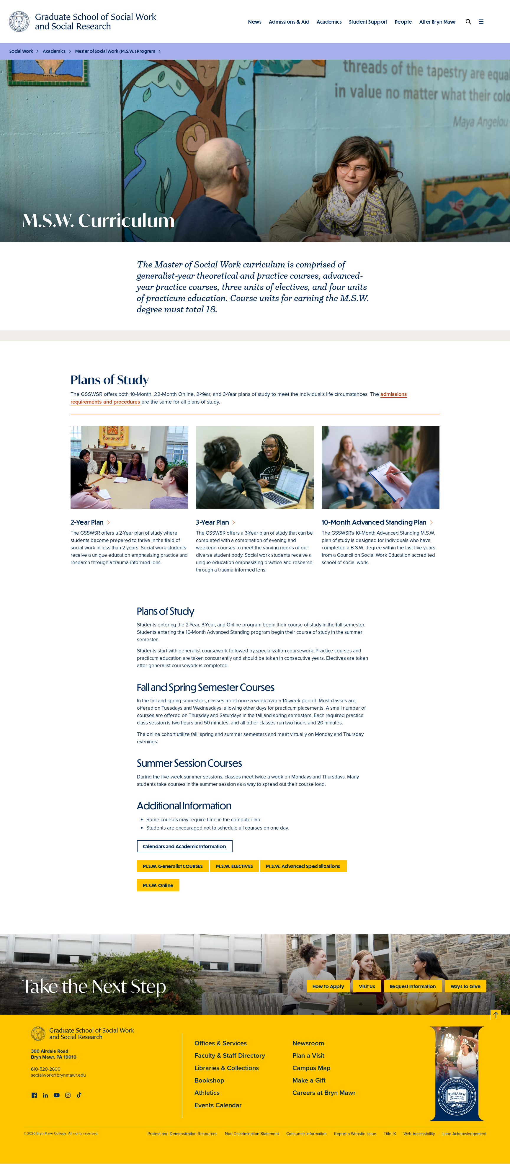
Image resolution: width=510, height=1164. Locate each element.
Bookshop (209, 1080)
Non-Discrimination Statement (252, 1134)
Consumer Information (306, 1134)
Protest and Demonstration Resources (183, 1134)
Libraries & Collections (226, 1067)
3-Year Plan (212, 522)
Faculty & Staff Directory (229, 1055)
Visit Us (367, 986)
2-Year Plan (87, 522)
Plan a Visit (308, 1055)
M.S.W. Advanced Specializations (303, 866)
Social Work (21, 51)
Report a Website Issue (355, 1134)
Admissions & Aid (289, 22)
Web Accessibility (419, 1134)
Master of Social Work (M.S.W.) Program (115, 51)
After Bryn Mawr (437, 22)
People (403, 22)
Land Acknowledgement (464, 1134)
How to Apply (328, 986)
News (254, 22)
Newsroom (308, 1043)
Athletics (207, 1092)
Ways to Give (465, 986)
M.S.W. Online (158, 885)
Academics (329, 22)
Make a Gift (309, 1080)
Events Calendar (218, 1105)
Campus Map (311, 1067)
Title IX (390, 1134)
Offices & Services (220, 1043)
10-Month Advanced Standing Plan (374, 522)
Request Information (413, 986)
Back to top (496, 1014)
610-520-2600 (46, 1069)
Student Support (368, 22)
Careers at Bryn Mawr (324, 1092)
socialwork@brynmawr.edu (58, 1075)
